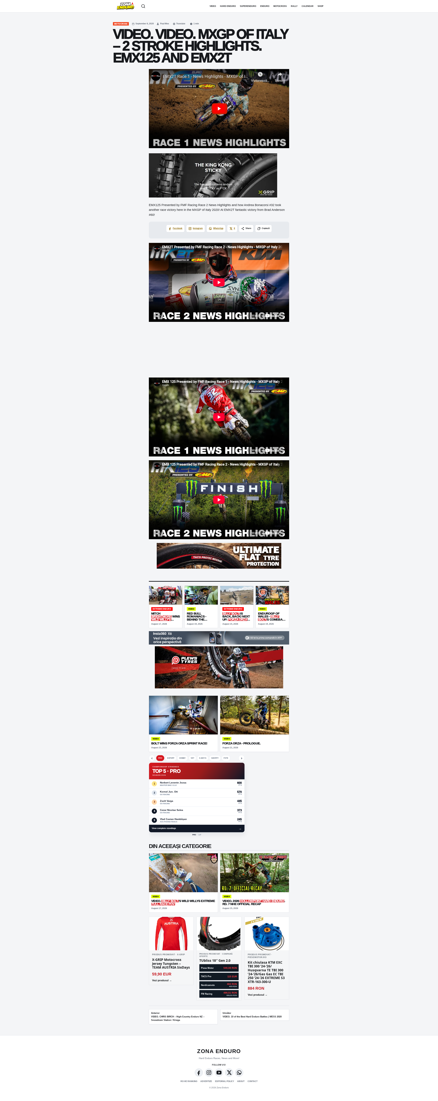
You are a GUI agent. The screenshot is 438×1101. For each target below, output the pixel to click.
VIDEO (213, 6)
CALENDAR (307, 6)
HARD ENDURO (228, 6)
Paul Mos (164, 23)
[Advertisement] (219, 350)
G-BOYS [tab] (202, 758)
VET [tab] (192, 758)
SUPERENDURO (248, 6)
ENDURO (264, 6)
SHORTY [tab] (215, 758)
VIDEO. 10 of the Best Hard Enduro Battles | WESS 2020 (252, 1015)
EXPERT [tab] (171, 758)
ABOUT (240, 1081)
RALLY (294, 6)
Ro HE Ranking (189, 1081)
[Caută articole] (143, 6)
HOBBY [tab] (182, 758)
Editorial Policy (224, 1081)
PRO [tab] (160, 758)
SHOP (320, 6)
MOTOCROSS (280, 6)
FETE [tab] (226, 758)
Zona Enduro (219, 1051)
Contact (252, 1081)
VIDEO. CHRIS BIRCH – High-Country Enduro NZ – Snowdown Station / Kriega (177, 1017)
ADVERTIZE (206, 1081)
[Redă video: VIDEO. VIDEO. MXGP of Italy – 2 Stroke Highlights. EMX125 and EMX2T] (219, 108)
